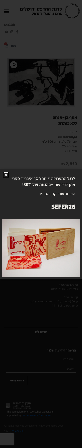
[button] (6, 175)
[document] (41, 224)
